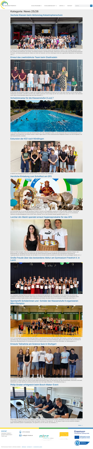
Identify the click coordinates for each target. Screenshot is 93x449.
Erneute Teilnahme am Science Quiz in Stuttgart (33, 344)
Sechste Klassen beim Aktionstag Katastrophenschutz (36, 15)
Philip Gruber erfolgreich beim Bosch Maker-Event (34, 384)
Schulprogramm (36, 5)
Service (61, 5)
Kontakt (69, 5)
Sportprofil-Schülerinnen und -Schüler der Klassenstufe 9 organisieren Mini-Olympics (44, 302)
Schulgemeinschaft (50, 5)
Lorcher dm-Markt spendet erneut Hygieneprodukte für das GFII (41, 217)
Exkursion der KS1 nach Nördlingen (27, 138)
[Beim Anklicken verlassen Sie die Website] (46, 437)
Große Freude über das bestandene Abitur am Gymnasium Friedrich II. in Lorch (45, 259)
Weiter (80, 425)
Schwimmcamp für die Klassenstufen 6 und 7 (32, 98)
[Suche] (91, 6)
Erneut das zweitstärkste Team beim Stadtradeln (33, 57)
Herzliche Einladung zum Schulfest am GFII (31, 176)
